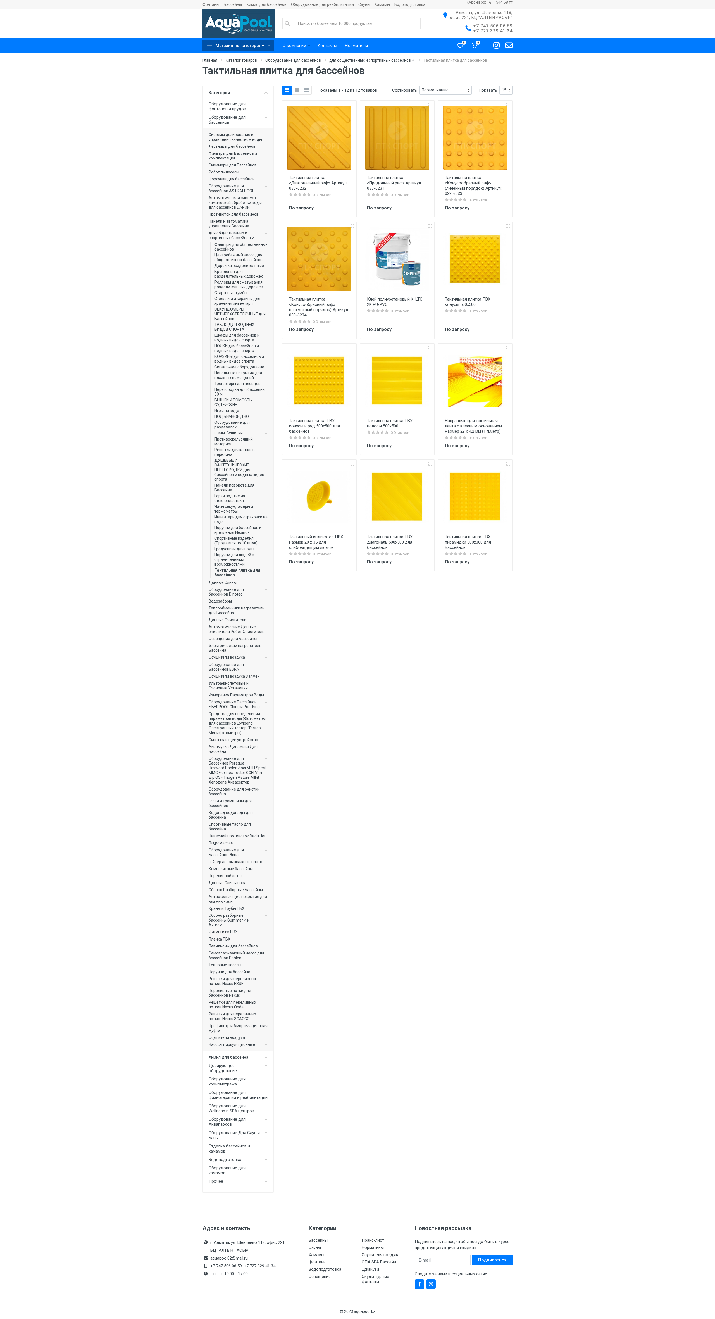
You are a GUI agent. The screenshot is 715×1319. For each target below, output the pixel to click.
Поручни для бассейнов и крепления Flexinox (237, 530)
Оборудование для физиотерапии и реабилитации (238, 1095)
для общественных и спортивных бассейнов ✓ (372, 60)
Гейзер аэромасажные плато (235, 862)
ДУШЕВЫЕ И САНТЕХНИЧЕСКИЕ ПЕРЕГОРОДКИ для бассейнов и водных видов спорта (239, 470)
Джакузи (370, 1269)
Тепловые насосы (225, 965)
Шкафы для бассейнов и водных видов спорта (236, 337)
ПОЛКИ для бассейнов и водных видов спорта (236, 348)
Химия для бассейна (228, 1057)
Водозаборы (220, 601)
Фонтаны (210, 4)
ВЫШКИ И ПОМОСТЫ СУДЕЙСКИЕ (233, 402)
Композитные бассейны (231, 868)
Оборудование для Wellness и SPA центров (231, 1108)
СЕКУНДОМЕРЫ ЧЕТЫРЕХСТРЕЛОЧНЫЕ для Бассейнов (240, 314)
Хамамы (382, 4)
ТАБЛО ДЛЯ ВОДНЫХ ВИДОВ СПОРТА (234, 327)
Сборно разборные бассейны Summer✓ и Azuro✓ (229, 920)
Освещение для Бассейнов (234, 638)
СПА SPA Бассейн (379, 1262)
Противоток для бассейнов (234, 214)
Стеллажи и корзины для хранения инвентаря (237, 301)
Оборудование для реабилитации (322, 4)
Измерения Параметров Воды (236, 695)
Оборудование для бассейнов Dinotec (226, 591)
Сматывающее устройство (233, 739)
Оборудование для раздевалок (232, 424)
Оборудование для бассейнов (293, 60)
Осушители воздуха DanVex (234, 676)
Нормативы (373, 1247)
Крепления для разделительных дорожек (238, 273)
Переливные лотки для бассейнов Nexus (230, 992)
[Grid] (287, 90)
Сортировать (404, 90)
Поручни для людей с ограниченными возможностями (234, 559)
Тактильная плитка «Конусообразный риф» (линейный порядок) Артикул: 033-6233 (473, 185)
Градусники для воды (234, 549)
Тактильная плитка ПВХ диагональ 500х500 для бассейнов (390, 542)
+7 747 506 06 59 (493, 25)
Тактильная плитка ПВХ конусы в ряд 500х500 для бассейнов (314, 426)
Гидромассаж (221, 843)
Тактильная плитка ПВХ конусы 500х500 (467, 302)
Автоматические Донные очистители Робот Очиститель (236, 629)
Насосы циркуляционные (232, 1044)
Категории (219, 92)
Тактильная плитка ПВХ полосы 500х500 (390, 423)
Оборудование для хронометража (227, 1082)
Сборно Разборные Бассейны (236, 889)
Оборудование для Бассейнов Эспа (226, 852)
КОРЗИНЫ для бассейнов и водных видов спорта (239, 358)
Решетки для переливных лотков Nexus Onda (232, 1004)
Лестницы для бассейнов (232, 146)
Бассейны (233, 4)
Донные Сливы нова (227, 882)
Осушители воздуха (227, 657)
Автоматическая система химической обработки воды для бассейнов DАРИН (235, 202)
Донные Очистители (227, 620)
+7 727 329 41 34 (493, 31)
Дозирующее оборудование (223, 1068)
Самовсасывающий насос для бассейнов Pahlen (236, 955)
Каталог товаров (241, 60)
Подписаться (492, 1260)
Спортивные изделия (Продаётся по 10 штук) (236, 540)
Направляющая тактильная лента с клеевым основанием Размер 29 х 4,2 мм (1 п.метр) (473, 426)
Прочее (216, 1181)
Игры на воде (226, 410)
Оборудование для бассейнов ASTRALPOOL (231, 188)
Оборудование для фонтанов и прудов (227, 106)
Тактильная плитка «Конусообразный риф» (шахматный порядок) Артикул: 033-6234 (319, 307)
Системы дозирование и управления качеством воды (235, 137)
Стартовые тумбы (230, 293)
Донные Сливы (223, 582)
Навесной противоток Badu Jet (237, 836)
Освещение (320, 1276)
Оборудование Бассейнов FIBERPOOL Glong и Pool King (234, 704)
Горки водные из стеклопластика (229, 498)
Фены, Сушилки (228, 433)
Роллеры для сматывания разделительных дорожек (238, 284)
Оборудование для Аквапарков (227, 1122)
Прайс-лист (373, 1240)
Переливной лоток (226, 875)
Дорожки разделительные (239, 265)
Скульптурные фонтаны (375, 1279)
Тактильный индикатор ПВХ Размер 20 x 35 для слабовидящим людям (316, 542)
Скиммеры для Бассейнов (233, 165)
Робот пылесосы (224, 172)
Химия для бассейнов (266, 4)
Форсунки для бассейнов (232, 179)
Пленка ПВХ (219, 939)
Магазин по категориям (240, 45)
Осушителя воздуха (380, 1254)
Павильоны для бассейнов (233, 946)
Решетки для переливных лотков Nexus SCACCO (232, 1016)
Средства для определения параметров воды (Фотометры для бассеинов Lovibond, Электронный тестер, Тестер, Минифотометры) (237, 723)
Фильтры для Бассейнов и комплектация (233, 155)
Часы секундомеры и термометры (233, 508)
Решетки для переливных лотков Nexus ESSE (232, 981)
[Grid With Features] (297, 90)
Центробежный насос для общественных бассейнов (238, 257)
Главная (209, 60)
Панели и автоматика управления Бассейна (229, 223)
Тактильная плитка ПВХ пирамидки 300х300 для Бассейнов (468, 542)
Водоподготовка (409, 4)
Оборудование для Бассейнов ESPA (226, 667)
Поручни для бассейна (229, 972)
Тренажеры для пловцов (237, 383)
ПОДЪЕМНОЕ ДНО (231, 416)
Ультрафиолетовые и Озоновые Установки (229, 685)
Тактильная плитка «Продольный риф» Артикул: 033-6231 (394, 183)
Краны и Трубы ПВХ (226, 908)
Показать (487, 90)
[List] (307, 90)
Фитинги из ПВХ (223, 932)
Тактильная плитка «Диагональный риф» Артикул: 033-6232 (318, 183)
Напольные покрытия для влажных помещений (238, 375)
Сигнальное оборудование (239, 367)
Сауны (364, 4)
